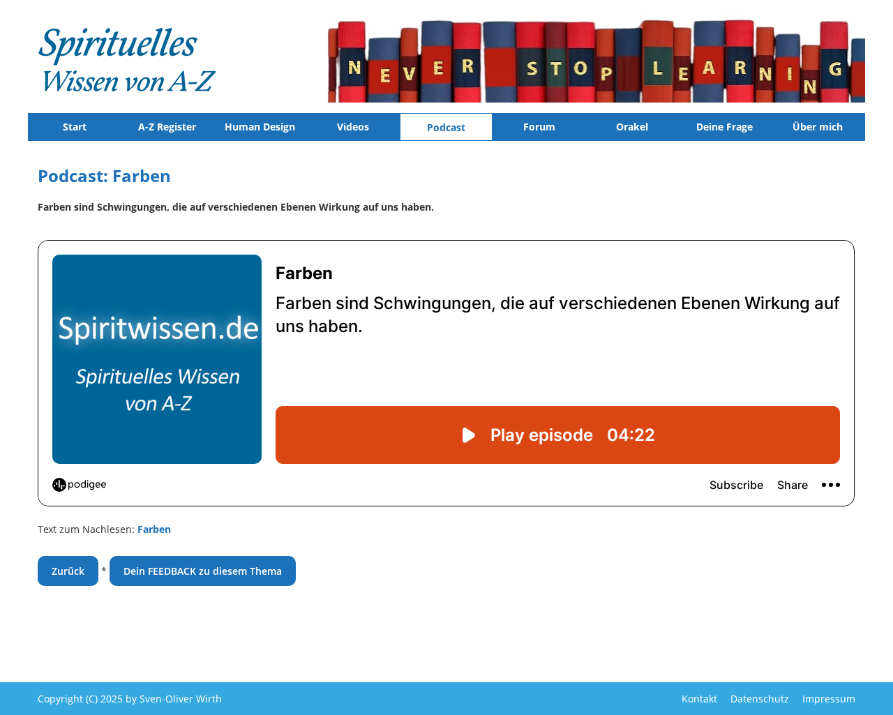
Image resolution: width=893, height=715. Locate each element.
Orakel (632, 126)
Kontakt (699, 698)
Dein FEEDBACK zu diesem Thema (202, 571)
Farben (154, 529)
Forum (539, 126)
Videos (353, 126)
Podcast (446, 127)
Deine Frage (724, 126)
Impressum (828, 698)
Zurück (68, 571)
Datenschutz (759, 698)
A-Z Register (167, 126)
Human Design (260, 126)
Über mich (818, 126)
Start (75, 126)
